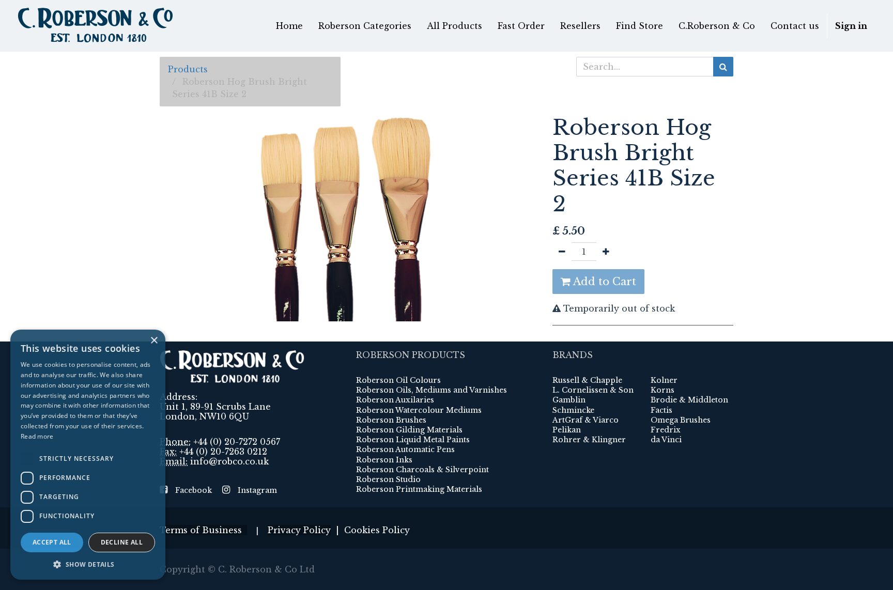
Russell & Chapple (587, 380)
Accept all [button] (52, 542)
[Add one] (605, 251)
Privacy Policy (299, 530)
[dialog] (87, 455)
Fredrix (666, 429)
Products (188, 69)
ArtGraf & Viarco (585, 420)
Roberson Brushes (391, 420)
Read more (37, 436)
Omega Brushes (681, 420)
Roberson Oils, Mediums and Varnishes (431, 390)
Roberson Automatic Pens (405, 449)
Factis (661, 410)
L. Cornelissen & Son (593, 390)
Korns (662, 390)
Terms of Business (203, 530)
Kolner (664, 380)
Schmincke (573, 410)
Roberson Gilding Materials (409, 429)
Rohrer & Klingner (589, 439)
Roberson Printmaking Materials (419, 489)
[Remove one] (562, 251)
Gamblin (569, 400)
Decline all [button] (122, 542)
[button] (88, 564)
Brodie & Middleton (689, 400)
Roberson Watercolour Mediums (419, 410)
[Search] (723, 66)
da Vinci (666, 439)
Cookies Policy (377, 530)
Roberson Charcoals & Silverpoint (422, 469)
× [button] (154, 341)
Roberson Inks (384, 459)
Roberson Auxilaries (395, 400)
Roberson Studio (388, 479)
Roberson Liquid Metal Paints (413, 439)
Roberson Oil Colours (398, 380)
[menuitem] (289, 25)
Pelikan (566, 429)
